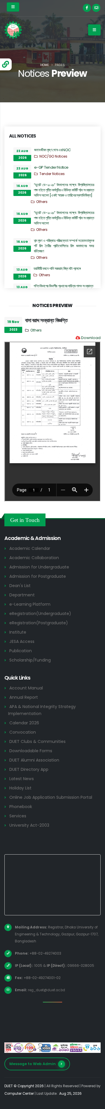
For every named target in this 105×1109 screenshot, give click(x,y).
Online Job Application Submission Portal (50, 797)
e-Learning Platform (29, 604)
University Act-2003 (29, 825)
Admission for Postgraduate (37, 576)
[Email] (96, 8)
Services (17, 816)
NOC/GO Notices (53, 156)
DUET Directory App (28, 769)
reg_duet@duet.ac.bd (46, 990)
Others (42, 201)
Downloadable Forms (30, 751)
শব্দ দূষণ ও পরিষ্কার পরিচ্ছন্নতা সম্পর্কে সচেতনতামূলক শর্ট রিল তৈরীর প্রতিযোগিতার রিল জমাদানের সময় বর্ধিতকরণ (64, 246)
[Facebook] (87, 8)
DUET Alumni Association (34, 760)
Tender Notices (52, 174)
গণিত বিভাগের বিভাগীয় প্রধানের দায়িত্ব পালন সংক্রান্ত (63, 286)
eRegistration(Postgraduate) (38, 623)
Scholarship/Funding (30, 660)
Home (44, 65)
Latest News (21, 779)
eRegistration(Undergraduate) (40, 613)
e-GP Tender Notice (51, 167)
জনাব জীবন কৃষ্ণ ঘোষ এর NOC (52, 150)
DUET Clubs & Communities (37, 741)
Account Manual (26, 688)
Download (91, 337)
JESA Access (21, 641)
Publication (20, 651)
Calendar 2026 (24, 723)
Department (22, 595)
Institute (17, 632)
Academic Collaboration (34, 558)
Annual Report (23, 697)
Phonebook (20, 807)
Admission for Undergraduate (39, 567)
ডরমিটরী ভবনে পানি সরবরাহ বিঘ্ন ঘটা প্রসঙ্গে (57, 268)
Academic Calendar (29, 548)
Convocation (22, 732)
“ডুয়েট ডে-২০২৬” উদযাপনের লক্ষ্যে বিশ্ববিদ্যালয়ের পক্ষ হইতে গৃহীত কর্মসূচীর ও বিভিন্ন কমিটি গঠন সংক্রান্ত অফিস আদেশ (64, 218)
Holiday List (20, 788)
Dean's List (20, 586)
